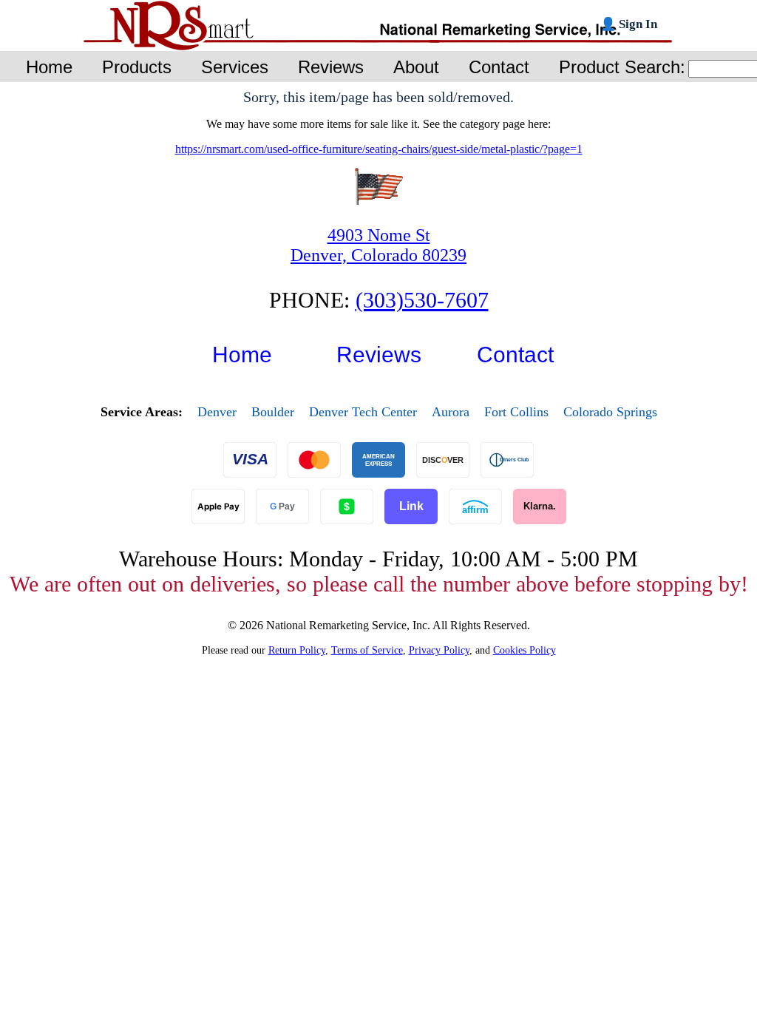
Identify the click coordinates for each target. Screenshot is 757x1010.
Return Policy (296, 650)
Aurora (450, 411)
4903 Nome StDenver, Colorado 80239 (378, 245)
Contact (515, 354)
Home (242, 354)
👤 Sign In (628, 24)
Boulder (272, 411)
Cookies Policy (524, 650)
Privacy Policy (439, 650)
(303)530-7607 (422, 300)
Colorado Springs (610, 411)
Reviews (378, 354)
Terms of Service (367, 650)
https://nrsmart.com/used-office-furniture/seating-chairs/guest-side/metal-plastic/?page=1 (379, 149)
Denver (217, 411)
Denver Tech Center (363, 411)
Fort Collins (516, 411)
